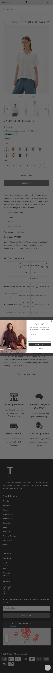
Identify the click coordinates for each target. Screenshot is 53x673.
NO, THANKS (40, 348)
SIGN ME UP (39, 344)
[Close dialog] (51, 321)
